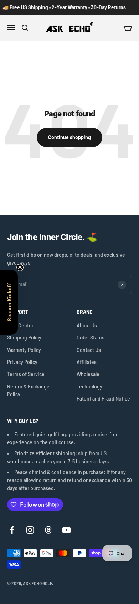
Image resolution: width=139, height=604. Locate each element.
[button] (9, 302)
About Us (87, 325)
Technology (89, 386)
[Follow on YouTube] (66, 530)
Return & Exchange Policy (28, 390)
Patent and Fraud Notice (103, 399)
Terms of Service (26, 374)
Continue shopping (69, 137)
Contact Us (89, 350)
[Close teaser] (20, 267)
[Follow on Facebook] (12, 530)
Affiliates (87, 362)
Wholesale (88, 374)
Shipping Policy (24, 337)
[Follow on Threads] (48, 530)
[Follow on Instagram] (30, 530)
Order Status (90, 337)
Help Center (20, 325)
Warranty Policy (24, 350)
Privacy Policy (22, 362)
